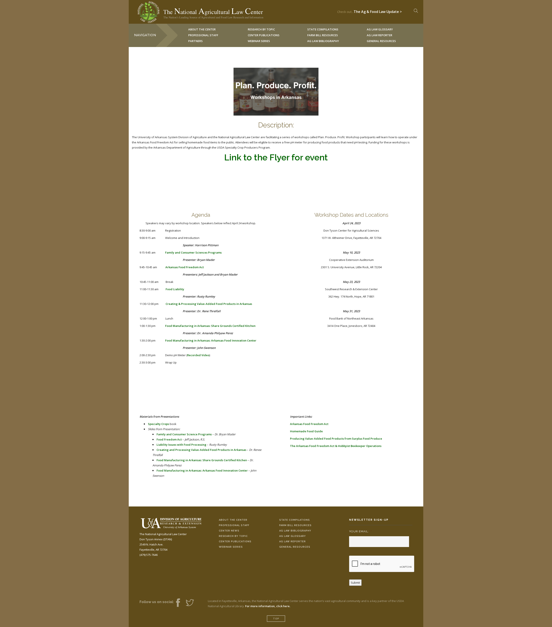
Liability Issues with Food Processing (181, 445)
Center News (229, 530)
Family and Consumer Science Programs (184, 434)
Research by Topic (233, 536)
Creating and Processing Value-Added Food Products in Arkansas (201, 450)
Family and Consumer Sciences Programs (193, 252)
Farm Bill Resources (295, 525)
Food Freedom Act (169, 439)
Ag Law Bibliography (323, 41)
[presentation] (382, 564)
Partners (195, 41)
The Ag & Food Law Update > (378, 10)
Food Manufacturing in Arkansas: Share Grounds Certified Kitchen (210, 326)
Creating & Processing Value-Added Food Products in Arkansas (209, 304)
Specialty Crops (158, 424)
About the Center (233, 520)
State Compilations (294, 520)
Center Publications (235, 541)
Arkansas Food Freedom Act (184, 267)
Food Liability (175, 289)
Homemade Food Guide (306, 431)
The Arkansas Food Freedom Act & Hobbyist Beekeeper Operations (335, 446)
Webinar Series (259, 41)
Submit (355, 583)
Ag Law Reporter (292, 541)
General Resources (381, 41)
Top (276, 618)
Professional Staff (203, 35)
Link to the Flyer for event (276, 157)
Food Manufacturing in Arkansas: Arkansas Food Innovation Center (210, 340)
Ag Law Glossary (292, 536)
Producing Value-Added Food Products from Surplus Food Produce (336, 438)
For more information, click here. (267, 606)
